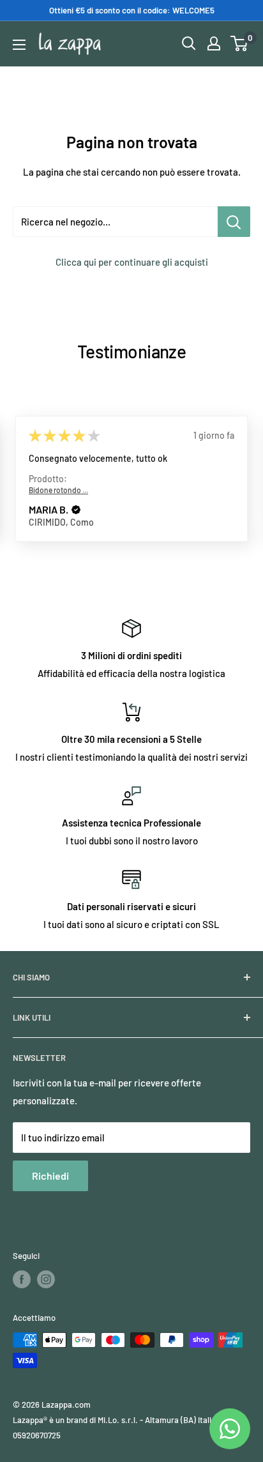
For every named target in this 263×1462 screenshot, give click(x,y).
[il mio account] (213, 43)
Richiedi (50, 1175)
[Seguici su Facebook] (22, 1279)
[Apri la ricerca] (189, 43)
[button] (76, 510)
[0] (240, 43)
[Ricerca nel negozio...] (234, 221)
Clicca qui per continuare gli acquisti (132, 262)
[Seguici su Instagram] (46, 1279)
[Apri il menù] (19, 45)
